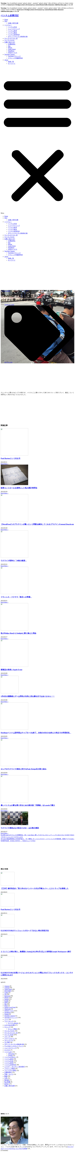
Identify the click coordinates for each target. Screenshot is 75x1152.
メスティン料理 (9, 1068)
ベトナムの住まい (10, 1057)
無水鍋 (6, 1080)
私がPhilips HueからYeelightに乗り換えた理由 (18, 633)
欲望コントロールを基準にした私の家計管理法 (19, 488)
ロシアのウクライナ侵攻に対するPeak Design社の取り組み (23, 769)
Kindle (6, 1001)
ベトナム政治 (12, 32)
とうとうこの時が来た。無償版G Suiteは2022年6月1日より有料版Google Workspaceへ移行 (36, 951)
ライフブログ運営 (10, 1070)
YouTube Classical (9, 1016)
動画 (5, 1076)
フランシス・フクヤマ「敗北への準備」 (16, 597)
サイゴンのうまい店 (11, 38)
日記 (5, 21)
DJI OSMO (7, 991)
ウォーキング (8, 1021)
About (6, 60)
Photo (6, 1005)
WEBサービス (12, 52)
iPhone (10, 47)
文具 (5, 1078)
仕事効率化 (11, 44)
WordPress (11, 51)
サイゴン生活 (5, 291)
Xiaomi (6, 1014)
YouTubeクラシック (14, 56)
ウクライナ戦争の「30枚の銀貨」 (14, 560)
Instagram (7, 996)
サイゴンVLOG (9, 40)
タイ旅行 (7, 1042)
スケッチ (7, 1036)
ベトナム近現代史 (14, 34)
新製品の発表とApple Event (11, 670)
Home (6, 19)
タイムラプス (8, 1040)
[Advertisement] (37, 275)
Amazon (6, 986)
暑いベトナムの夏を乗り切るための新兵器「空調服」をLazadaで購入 (28, 805)
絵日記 (6, 1084)
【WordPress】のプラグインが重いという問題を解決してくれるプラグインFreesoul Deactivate (37, 524)
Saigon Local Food (9, 1007)
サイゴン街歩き (13, 1023)
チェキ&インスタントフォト (13, 1046)
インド (6, 1019)
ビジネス (7, 1050)
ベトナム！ (8, 25)
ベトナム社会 (12, 27)
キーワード (11, 63)
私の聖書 (7, 1082)
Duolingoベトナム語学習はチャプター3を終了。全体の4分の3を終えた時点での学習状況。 (36, 733)
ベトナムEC (8, 1052)
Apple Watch (12, 49)
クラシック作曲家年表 (15, 58)
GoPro (6, 992)
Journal (6, 999)
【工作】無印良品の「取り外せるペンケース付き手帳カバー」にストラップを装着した (35, 888)
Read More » (4, 464)
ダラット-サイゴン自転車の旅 (18, 36)
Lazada (10, 1055)
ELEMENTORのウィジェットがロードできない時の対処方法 (25, 930)
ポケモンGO (8, 362)
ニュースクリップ (14, 29)
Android (6, 987)
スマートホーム (9, 1038)
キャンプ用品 (12, 1029)
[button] (37, 140)
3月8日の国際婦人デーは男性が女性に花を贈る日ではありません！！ (28, 696)
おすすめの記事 (9, 1025)
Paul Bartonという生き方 (10, 458)
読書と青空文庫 (13, 23)
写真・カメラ (8, 1074)
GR (5, 994)
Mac (9, 46)
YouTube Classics (9, 54)
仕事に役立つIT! (9, 42)
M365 (6, 1002)
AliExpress (11, 1053)
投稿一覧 (11, 61)
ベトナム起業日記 (10, 15)
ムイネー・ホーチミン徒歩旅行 (14, 1066)
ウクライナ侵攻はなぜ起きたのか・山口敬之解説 (20, 828)
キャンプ (7, 1027)
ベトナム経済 (12, 31)
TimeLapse (7, 1009)
